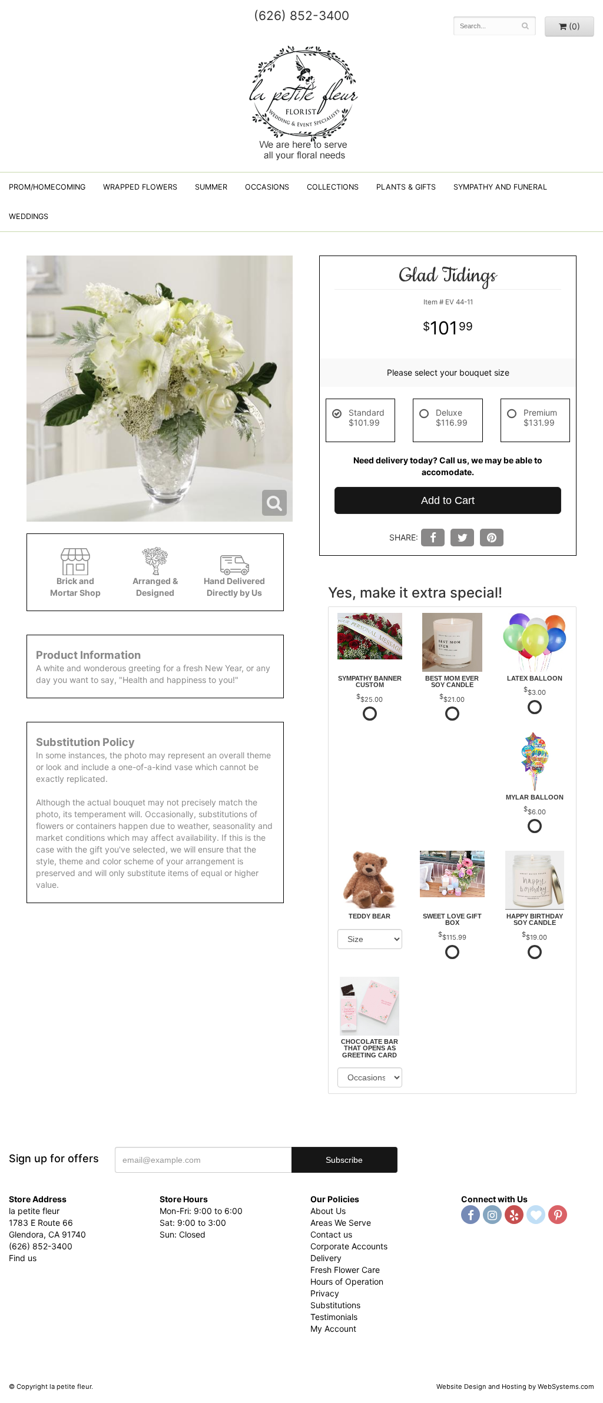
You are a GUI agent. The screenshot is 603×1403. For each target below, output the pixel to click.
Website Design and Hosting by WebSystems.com (515, 1386)
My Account (333, 1329)
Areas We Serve (340, 1223)
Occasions (267, 187)
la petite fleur (301, 101)
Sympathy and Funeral (500, 187)
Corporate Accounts (348, 1246)
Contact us (331, 1234)
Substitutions (335, 1305)
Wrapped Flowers (140, 187)
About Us (328, 1211)
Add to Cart (448, 500)
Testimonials (333, 1317)
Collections (333, 187)
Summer (211, 187)
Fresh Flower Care (345, 1270)
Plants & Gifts (406, 187)
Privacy (324, 1293)
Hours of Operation (346, 1281)
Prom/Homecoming (47, 187)
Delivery (326, 1258)
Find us (23, 1258)
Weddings (28, 216)
